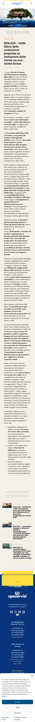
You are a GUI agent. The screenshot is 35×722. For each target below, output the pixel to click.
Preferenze (17, 713)
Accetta (17, 702)
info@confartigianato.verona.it (17, 604)
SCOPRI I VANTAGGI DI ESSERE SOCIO (18, 574)
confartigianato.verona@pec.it (17, 606)
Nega (17, 707)
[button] (32, 676)
